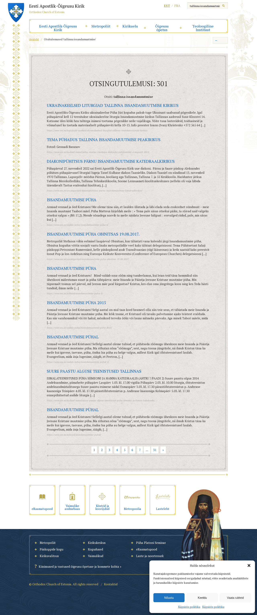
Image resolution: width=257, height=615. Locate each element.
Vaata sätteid (235, 597)
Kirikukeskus (97, 543)
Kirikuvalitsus (49, 556)
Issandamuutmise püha (71, 199)
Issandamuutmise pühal (73, 337)
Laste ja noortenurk (150, 556)
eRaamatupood (146, 549)
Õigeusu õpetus (162, 28)
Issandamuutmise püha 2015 (76, 302)
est (167, 5)
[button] (249, 565)
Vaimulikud (95, 556)
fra (177, 5)
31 (154, 450)
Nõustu (169, 597)
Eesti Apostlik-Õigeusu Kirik (58, 28)
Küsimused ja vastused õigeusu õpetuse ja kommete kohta (79, 566)
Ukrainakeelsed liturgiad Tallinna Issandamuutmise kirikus (112, 105)
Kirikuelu (130, 26)
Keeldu (202, 597)
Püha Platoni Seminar (151, 543)
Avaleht (34, 39)
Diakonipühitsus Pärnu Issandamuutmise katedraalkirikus (111, 161)
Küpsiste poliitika (189, 607)
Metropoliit (100, 26)
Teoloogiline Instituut (203, 28)
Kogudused (95, 549)
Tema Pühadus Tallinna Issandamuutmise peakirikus (103, 139)
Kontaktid (110, 584)
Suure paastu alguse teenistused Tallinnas (94, 371)
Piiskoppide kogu (51, 549)
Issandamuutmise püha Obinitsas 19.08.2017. (93, 234)
